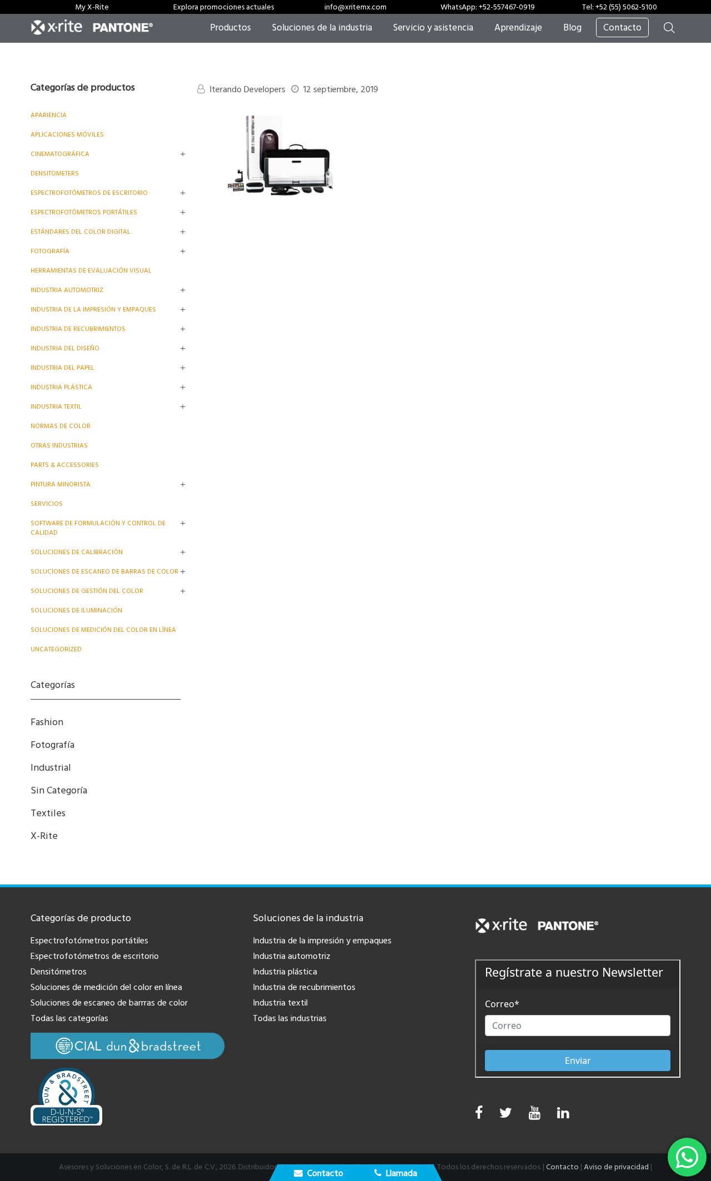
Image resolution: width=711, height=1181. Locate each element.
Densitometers (55, 173)
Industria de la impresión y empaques (93, 309)
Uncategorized (56, 649)
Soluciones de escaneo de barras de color (104, 571)
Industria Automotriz (67, 290)
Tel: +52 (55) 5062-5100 (619, 7)
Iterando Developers (247, 89)
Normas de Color (61, 426)
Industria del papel (62, 368)
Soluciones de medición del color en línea (103, 630)
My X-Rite (92, 7)
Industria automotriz (292, 956)
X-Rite (44, 836)
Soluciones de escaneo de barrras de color (109, 1003)
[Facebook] (479, 1113)
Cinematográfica (60, 154)
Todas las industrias (290, 1018)
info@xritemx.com (355, 7)
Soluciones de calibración (77, 552)
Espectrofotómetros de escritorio (89, 193)
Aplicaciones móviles (67, 134)
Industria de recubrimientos (78, 329)
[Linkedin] (563, 1115)
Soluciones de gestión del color (87, 591)
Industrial (51, 768)
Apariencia (49, 115)
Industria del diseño (65, 348)
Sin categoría (59, 790)
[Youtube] (534, 1115)
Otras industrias (59, 445)
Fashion (47, 722)
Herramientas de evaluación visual (91, 270)
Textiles (48, 813)
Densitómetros (59, 972)
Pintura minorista (61, 484)
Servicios (47, 504)
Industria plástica (61, 387)
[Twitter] (505, 1115)
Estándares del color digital (81, 232)
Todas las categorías (69, 1018)
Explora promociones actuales (223, 7)
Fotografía (50, 251)
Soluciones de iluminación (76, 610)
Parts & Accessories (65, 465)
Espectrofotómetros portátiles (84, 212)
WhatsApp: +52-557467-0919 (487, 7)
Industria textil (56, 406)
